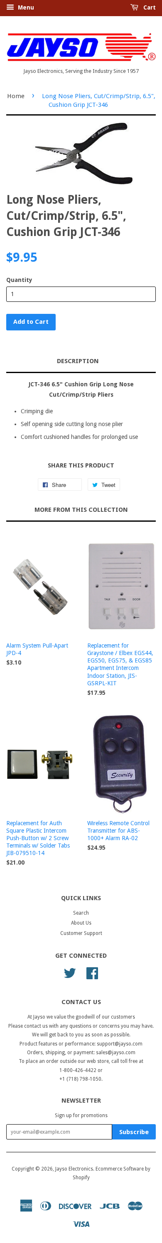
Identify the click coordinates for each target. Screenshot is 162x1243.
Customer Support (81, 933)
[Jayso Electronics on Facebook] (92, 973)
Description (78, 361)
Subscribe (134, 1132)
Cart (149, 7)
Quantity (19, 280)
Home (16, 96)
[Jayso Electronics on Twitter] (70, 973)
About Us (81, 923)
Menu (25, 7)
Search (81, 913)
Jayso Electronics (74, 1169)
